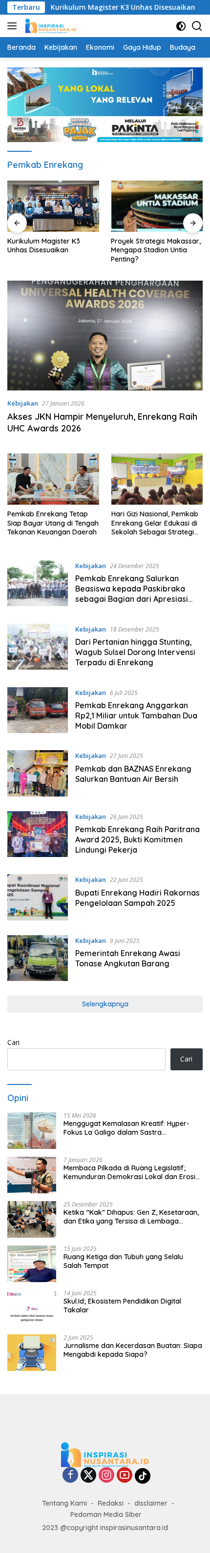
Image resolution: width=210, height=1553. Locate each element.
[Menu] (14, 26)
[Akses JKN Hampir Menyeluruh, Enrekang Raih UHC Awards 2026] (105, 335)
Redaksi (111, 1503)
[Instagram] (106, 1475)
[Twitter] (88, 1475)
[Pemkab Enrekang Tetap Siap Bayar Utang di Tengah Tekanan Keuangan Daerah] (53, 479)
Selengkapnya (105, 1004)
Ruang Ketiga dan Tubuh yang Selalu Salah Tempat (123, 1261)
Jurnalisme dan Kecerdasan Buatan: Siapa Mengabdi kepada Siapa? (132, 1350)
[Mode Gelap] (181, 26)
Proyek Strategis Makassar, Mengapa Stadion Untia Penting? (55, 250)
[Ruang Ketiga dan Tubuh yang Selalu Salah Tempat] (31, 1264)
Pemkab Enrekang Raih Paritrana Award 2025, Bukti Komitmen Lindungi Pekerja (137, 839)
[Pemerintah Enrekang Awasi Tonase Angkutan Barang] (37, 958)
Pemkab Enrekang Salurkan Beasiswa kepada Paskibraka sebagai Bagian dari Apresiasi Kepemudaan (131, 593)
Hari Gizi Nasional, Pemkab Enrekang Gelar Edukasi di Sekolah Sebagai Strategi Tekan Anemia (154, 523)
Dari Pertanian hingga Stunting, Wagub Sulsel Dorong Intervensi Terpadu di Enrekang (135, 652)
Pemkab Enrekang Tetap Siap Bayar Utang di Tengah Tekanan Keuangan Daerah (53, 523)
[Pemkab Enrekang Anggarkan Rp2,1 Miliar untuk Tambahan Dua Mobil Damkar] (37, 711)
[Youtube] (124, 1475)
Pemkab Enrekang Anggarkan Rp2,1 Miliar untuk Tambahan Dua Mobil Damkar (136, 715)
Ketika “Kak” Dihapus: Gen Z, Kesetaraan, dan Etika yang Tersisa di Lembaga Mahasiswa (131, 1217)
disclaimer (151, 1503)
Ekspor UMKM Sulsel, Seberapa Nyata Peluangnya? (147, 250)
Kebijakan (22, 403)
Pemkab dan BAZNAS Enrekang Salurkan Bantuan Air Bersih (133, 774)
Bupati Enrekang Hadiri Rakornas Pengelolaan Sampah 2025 (137, 898)
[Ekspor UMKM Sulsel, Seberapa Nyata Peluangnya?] (160, 206)
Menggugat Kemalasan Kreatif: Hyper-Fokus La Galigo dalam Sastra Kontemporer (126, 1128)
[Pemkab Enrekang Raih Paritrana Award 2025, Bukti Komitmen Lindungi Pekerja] (37, 835)
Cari (13, 1042)
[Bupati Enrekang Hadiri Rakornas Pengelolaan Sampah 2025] (37, 897)
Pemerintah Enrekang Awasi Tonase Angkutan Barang (127, 958)
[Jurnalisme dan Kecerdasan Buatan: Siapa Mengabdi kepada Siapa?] (31, 1352)
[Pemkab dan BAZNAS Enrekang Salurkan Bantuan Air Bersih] (37, 773)
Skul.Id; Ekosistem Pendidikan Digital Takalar (122, 1305)
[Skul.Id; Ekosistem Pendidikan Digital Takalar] (31, 1308)
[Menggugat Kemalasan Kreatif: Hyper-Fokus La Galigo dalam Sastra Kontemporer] (31, 1130)
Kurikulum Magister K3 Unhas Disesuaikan (107, 7)
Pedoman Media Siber (106, 1514)
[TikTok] (142, 1476)
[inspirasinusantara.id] (49, 26)
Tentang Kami (64, 1503)
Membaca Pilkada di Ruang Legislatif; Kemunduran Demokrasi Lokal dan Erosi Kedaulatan (129, 1172)
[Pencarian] (197, 26)
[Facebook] (70, 1475)
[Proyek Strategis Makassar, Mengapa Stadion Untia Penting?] (56, 206)
